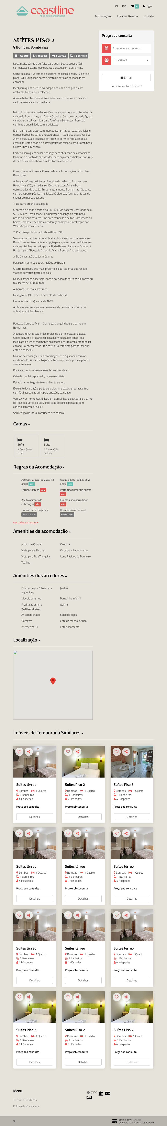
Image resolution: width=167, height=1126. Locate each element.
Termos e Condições (25, 1100)
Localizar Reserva (127, 16)
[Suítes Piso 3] (132, 762)
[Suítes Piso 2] (83, 762)
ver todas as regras (25, 522)
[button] (53, 423)
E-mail (127, 77)
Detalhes (34, 816)
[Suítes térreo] (34, 762)
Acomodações (103, 16)
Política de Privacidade (26, 1106)
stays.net (136, 1120)
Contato (149, 16)
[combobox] (132, 60)
